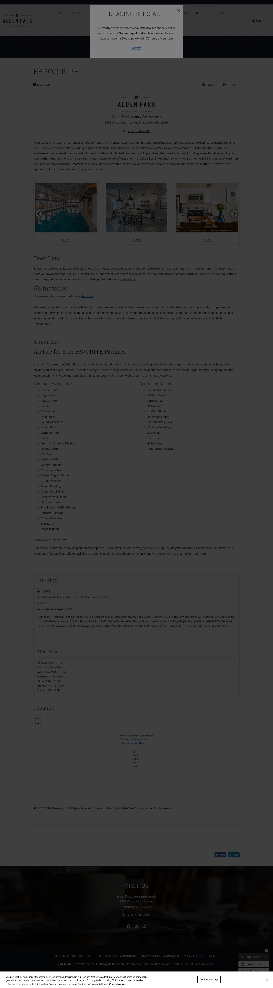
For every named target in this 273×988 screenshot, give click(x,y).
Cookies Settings (209, 979)
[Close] (267, 979)
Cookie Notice (117, 984)
